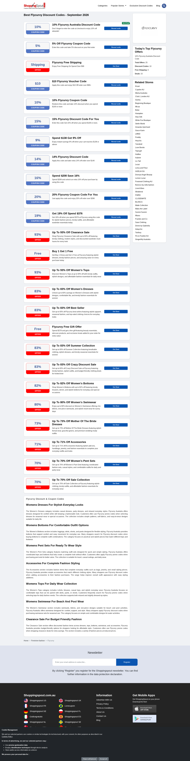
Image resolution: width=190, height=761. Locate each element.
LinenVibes (139, 188)
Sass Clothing (140, 222)
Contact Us (101, 716)
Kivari (137, 86)
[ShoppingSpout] (34, 6)
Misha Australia (141, 93)
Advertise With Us (104, 700)
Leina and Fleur (141, 168)
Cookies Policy (7, 737)
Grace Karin (140, 130)
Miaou (137, 215)
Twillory (138, 232)
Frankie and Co (141, 219)
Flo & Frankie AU (142, 236)
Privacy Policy (102, 704)
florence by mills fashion (144, 185)
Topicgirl (138, 151)
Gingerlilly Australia (142, 239)
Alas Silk (138, 117)
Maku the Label (141, 209)
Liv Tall (138, 161)
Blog (158, 6)
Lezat (137, 164)
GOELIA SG (140, 171)
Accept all (103, 759)
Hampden (139, 113)
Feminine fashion (38, 641)
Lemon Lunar (140, 178)
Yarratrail (138, 144)
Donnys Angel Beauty (143, 175)
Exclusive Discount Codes (141, 6)
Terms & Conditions (104, 708)
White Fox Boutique (143, 120)
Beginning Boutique (143, 103)
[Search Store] (164, 6)
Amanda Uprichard (142, 127)
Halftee (138, 154)
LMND (137, 134)
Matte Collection (141, 205)
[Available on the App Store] (145, 709)
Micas (137, 107)
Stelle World (140, 124)
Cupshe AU (139, 90)
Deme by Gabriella (142, 226)
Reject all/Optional (89, 759)
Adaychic (138, 229)
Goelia (137, 100)
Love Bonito (140, 147)
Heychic (138, 141)
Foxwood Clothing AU (143, 181)
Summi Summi (141, 212)
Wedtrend (139, 192)
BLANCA (138, 202)
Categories (102, 6)
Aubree (138, 158)
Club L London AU (142, 96)
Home (26, 641)
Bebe (137, 110)
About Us (100, 712)
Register (127, 662)
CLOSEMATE (140, 198)
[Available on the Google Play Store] (145, 719)
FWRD (138, 195)
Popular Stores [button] (118, 6)
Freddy (138, 137)
